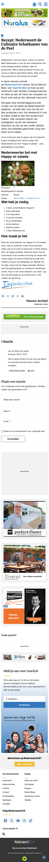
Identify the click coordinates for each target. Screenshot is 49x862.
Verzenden (13, 438)
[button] (3, 296)
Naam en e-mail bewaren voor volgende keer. (24, 431)
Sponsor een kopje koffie (19, 717)
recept (45, 304)
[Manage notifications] (44, 857)
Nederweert (38, 304)
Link (32, 370)
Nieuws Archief (37, 301)
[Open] (46, 4)
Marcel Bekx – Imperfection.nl (27, 198)
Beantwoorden (17, 370)
